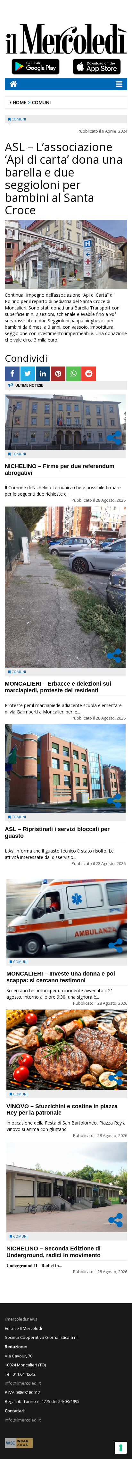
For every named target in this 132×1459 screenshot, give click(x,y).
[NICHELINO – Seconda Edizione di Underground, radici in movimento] (66, 1187)
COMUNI (41, 102)
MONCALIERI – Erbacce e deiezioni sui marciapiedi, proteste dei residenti (58, 687)
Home (19, 102)
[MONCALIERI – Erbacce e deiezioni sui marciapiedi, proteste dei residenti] (65, 587)
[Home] (11, 84)
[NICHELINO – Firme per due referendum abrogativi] (65, 422)
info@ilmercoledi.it (23, 1420)
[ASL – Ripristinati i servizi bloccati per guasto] (65, 768)
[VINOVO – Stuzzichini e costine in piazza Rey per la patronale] (66, 1050)
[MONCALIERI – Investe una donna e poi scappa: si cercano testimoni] (66, 918)
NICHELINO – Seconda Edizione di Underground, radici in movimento (53, 1251)
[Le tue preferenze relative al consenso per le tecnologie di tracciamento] (121, 1448)
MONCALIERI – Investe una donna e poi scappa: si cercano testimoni (60, 977)
